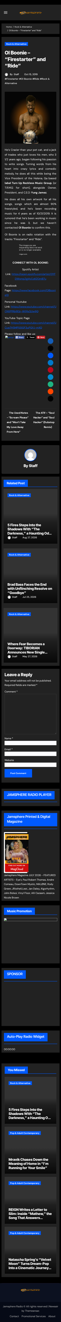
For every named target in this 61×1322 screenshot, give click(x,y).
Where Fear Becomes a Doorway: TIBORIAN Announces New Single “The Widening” (26, 650)
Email (9, 749)
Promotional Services (34, 1316)
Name (9, 738)
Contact (14, 1316)
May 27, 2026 (30, 656)
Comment (11, 691)
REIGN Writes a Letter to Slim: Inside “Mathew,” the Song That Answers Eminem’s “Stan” (30, 1216)
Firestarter (12, 78)
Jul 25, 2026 (29, 597)
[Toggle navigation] (5, 12)
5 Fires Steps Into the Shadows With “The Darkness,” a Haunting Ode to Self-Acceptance (29, 531)
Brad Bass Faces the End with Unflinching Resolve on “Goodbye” (30, 588)
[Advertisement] (23, 1004)
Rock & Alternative (16, 44)
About (51, 1316)
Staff (16, 74)
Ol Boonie (26, 78)
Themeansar (32, 1310)
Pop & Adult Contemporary (24, 1133)
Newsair (53, 1306)
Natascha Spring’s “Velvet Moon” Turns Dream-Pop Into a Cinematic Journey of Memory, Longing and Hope (30, 1268)
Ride (36, 78)
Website (9, 760)
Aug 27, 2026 (30, 537)
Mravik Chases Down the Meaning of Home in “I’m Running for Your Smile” (28, 1163)
